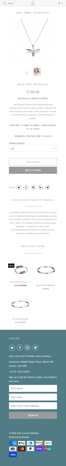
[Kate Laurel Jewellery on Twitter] (12, 347)
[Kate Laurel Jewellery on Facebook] (20, 347)
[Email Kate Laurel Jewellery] (36, 347)
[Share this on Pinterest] (33, 187)
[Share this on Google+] (40, 187)
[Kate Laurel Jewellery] (33, 3)
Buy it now (33, 170)
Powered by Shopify (19, 437)
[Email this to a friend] (47, 187)
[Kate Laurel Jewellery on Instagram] (28, 347)
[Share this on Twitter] (18, 187)
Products (27, 12)
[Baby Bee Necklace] (33, 42)
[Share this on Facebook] (26, 187)
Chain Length (17, 143)
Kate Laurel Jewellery (28, 433)
